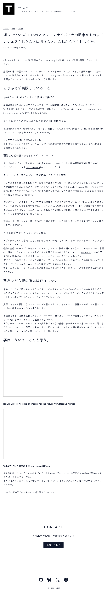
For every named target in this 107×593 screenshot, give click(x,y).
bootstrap (86, 252)
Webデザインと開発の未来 (16, 466)
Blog (13, 28)
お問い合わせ (53, 545)
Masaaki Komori (67, 403)
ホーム (6, 28)
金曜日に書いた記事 (13, 71)
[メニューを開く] (102, 5)
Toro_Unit (23, 7)
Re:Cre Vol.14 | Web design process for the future (28, 403)
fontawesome (33, 167)
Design (20, 28)
